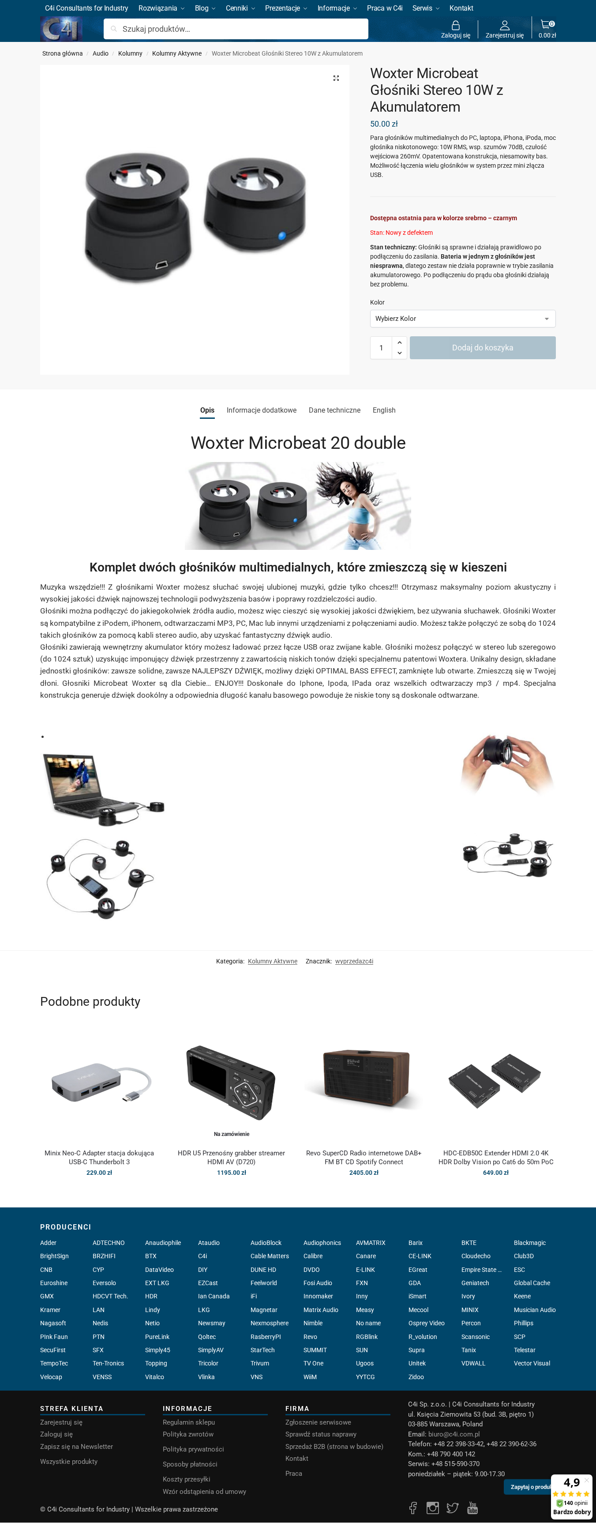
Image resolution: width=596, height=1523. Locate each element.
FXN (362, 1282)
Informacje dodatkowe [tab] (261, 410)
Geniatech (475, 1282)
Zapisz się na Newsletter (76, 1447)
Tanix (468, 1350)
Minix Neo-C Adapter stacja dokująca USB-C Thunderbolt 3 (99, 1157)
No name (368, 1323)
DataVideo (159, 1269)
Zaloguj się (455, 35)
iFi (254, 1296)
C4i (202, 1256)
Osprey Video (427, 1323)
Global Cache (532, 1282)
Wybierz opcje (363, 1191)
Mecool (418, 1309)
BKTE (468, 1242)
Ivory (468, 1296)
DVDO (312, 1269)
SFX (98, 1350)
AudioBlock (266, 1242)
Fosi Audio (318, 1282)
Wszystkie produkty (68, 1462)
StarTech (263, 1350)
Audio (101, 53)
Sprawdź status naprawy (320, 1434)
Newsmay (211, 1323)
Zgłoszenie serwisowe (318, 1422)
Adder (48, 1242)
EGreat (418, 1269)
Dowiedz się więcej (231, 1191)
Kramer (50, 1309)
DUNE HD (263, 1269)
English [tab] (384, 410)
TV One (313, 1363)
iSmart (418, 1296)
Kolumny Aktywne (177, 53)
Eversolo (104, 1282)
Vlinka (206, 1376)
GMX (47, 1296)
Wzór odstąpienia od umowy (204, 1492)
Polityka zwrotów (188, 1434)
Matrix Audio (321, 1309)
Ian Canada (214, 1296)
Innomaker (318, 1296)
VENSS (102, 1376)
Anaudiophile (163, 1242)
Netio (152, 1323)
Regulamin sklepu (189, 1422)
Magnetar (264, 1309)
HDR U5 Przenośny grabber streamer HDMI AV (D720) (231, 1157)
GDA (415, 1282)
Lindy (152, 1309)
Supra (417, 1350)
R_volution (423, 1336)
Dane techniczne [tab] (334, 410)
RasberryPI (266, 1336)
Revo (310, 1336)
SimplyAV (211, 1350)
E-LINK (365, 1269)
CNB (46, 1269)
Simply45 (157, 1350)
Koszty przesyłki (186, 1479)
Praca (293, 1474)
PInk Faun (54, 1336)
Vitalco (154, 1376)
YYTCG (365, 1376)
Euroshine (53, 1282)
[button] (547, 29)
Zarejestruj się (505, 35)
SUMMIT (315, 1350)
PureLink (157, 1336)
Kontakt (296, 1459)
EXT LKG (157, 1282)
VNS (256, 1376)
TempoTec (54, 1363)
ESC (519, 1269)
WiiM (310, 1376)
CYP (98, 1269)
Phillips (523, 1323)
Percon (471, 1323)
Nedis (100, 1323)
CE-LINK (420, 1256)
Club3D (524, 1256)
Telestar (525, 1350)
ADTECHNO (109, 1242)
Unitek (417, 1363)
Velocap (51, 1376)
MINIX (470, 1309)
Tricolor (208, 1363)
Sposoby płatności (190, 1464)
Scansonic (475, 1336)
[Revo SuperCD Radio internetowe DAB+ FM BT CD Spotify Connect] (364, 1082)
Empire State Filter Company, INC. (482, 1269)
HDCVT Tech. (110, 1296)
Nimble (313, 1323)
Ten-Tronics (108, 1363)
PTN (99, 1336)
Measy (365, 1309)
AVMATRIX (371, 1242)
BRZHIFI (104, 1256)
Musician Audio (535, 1309)
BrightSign (54, 1256)
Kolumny (130, 53)
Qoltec (207, 1336)
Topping (156, 1363)
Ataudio (209, 1242)
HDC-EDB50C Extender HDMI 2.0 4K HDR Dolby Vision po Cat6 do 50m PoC (496, 1157)
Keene (522, 1296)
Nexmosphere (270, 1323)
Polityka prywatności (193, 1449)
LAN (99, 1309)
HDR (151, 1296)
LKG (204, 1309)
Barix (416, 1242)
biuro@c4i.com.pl (454, 1434)
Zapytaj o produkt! (533, 1488)
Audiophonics (322, 1242)
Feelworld (264, 1282)
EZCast (208, 1282)
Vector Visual (532, 1363)
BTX (151, 1256)
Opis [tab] (207, 410)
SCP (519, 1336)
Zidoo (416, 1376)
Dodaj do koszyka (483, 347)
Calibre (313, 1256)
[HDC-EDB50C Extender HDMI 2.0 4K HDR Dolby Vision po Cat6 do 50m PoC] (495, 1082)
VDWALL (473, 1363)
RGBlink (367, 1336)
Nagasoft (53, 1323)
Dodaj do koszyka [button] (99, 1191)
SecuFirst (53, 1350)
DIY (202, 1269)
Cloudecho (476, 1256)
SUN (362, 1350)
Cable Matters (270, 1256)
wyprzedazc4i (354, 961)
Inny (362, 1296)
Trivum (260, 1363)
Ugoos (365, 1363)
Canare (366, 1256)
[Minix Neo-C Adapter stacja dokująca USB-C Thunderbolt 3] (99, 1082)
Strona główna (62, 53)
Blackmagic (530, 1242)
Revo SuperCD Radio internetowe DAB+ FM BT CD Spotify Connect (364, 1157)
